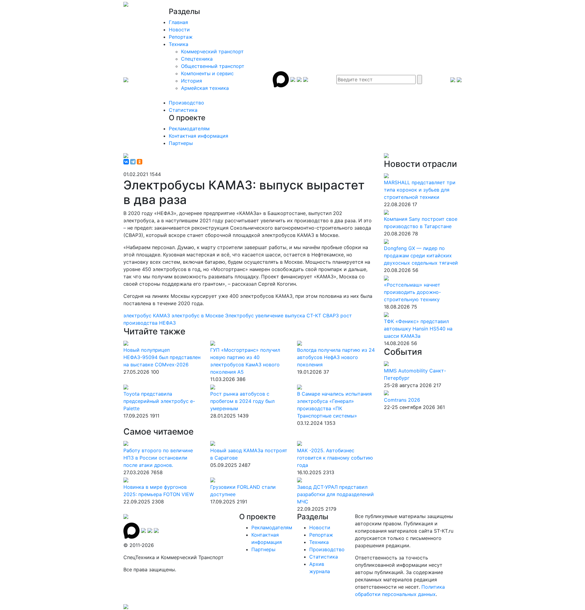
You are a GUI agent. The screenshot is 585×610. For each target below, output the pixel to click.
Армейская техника (205, 88)
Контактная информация (198, 136)
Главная (178, 22)
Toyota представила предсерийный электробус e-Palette (159, 401)
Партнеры (181, 143)
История (191, 81)
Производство (186, 103)
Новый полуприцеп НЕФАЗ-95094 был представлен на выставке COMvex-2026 (161, 357)
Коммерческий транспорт (212, 51)
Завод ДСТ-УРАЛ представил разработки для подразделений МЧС (335, 494)
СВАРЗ (331, 315)
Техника (178, 44)
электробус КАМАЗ (147, 315)
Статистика (183, 110)
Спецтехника (197, 59)
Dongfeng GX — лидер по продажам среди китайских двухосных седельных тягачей (421, 255)
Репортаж (181, 37)
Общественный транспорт (212, 66)
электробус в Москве (198, 315)
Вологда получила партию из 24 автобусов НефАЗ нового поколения (336, 357)
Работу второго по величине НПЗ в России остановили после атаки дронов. (158, 457)
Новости (179, 29)
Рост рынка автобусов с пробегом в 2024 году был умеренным (242, 401)
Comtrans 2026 (402, 400)
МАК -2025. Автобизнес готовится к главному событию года (335, 457)
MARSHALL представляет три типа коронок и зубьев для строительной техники (420, 189)
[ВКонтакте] (126, 161)
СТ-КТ (315, 315)
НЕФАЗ (167, 323)
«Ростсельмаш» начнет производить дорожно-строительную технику (412, 292)
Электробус (240, 315)
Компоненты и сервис (207, 73)
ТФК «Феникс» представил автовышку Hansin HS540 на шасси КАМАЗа (418, 328)
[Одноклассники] (139, 161)
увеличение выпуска (281, 315)
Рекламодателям (189, 128)
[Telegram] (133, 161)
